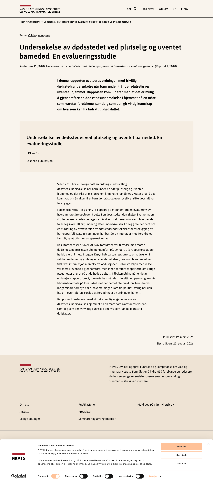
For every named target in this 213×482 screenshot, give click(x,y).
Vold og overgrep (39, 35)
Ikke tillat (181, 463)
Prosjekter (147, 8)
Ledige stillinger (30, 418)
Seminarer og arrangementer (97, 418)
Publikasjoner (34, 21)
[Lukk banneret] (208, 444)
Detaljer (153, 476)
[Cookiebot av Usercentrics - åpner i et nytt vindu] (18, 476)
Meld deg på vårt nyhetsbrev (155, 404)
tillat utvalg (181, 455)
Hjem (22, 21)
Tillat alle (181, 446)
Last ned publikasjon (40, 160)
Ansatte (24, 411)
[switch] (83, 476)
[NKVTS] (40, 9)
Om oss (163, 8)
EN (174, 8)
